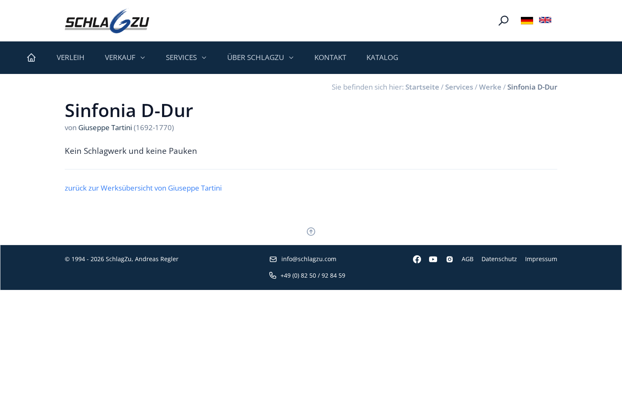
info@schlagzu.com (308, 259)
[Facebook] (413, 259)
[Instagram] (445, 259)
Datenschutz (499, 259)
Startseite (422, 87)
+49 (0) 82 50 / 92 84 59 (313, 275)
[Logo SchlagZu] (107, 20)
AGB (467, 259)
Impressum (541, 259)
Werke (490, 87)
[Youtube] (429, 259)
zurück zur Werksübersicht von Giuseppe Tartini (143, 188)
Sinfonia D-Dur (532, 87)
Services (459, 87)
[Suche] (503, 21)
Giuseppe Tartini (105, 127)
